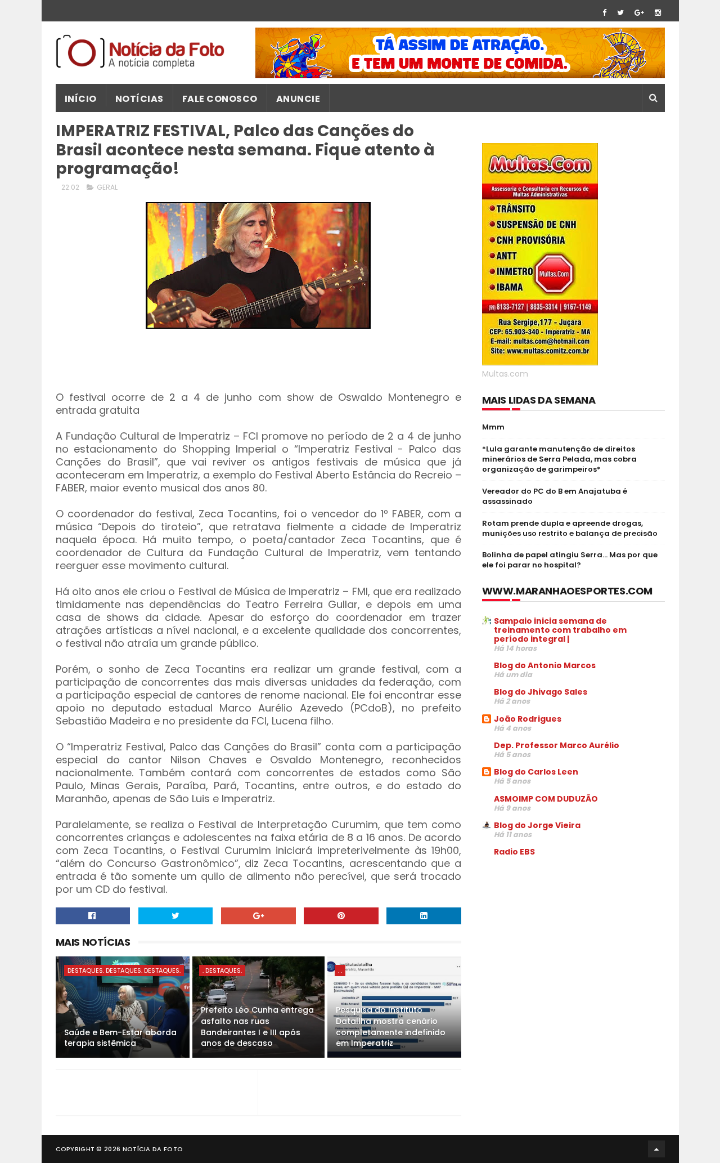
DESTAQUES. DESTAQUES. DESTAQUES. (124, 970)
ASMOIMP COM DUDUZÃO (546, 798)
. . (340, 970)
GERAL (107, 187)
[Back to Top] (656, 1148)
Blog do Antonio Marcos (545, 665)
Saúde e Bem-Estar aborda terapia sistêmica (120, 1038)
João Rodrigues (527, 718)
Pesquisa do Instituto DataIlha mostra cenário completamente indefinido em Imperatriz (391, 1026)
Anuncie (298, 98)
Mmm (493, 427)
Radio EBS (514, 851)
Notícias (139, 98)
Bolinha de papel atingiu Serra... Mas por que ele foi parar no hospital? (570, 559)
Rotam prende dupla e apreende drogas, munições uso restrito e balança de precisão (570, 528)
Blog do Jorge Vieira (537, 825)
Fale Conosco (220, 98)
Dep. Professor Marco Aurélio (556, 745)
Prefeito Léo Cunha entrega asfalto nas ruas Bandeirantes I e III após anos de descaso (257, 1026)
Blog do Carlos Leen (536, 771)
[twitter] (620, 12)
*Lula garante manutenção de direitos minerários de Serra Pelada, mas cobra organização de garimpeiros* (559, 459)
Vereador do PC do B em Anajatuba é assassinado (554, 496)
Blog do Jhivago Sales (540, 691)
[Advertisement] (576, 951)
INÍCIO (81, 98)
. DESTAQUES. (222, 970)
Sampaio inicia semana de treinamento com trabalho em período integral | (560, 630)
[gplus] (639, 12)
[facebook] (604, 12)
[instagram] (658, 12)
